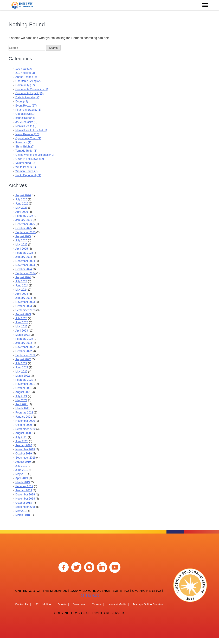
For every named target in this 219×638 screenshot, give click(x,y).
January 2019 (23, 490)
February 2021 (24, 412)
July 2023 (21, 318)
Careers (97, 604)
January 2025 (23, 256)
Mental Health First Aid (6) (31, 130)
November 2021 (25, 383)
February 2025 (24, 252)
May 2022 (21, 371)
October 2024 (23, 269)
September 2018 (25, 506)
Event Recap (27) (26, 105)
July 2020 (21, 437)
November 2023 (25, 301)
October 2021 (23, 388)
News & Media (117, 604)
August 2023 (23, 314)
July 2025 (21, 240)
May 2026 (21, 207)
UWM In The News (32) (29, 158)
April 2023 (21, 330)
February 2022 (24, 379)
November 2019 (25, 449)
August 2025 (23, 236)
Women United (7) (26, 171)
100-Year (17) (23, 68)
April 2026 (21, 211)
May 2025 (21, 244)
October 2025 (23, 228)
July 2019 (21, 465)
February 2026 (24, 215)
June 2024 (21, 285)
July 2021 (21, 396)
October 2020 (23, 424)
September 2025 (25, 232)
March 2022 (22, 375)
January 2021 (23, 416)
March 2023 (22, 334)
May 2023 (21, 326)
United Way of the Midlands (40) (34, 154)
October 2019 (23, 453)
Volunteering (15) (25, 163)
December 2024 (25, 261)
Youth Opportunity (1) (28, 175)
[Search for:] (27, 47)
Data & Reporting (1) (27, 97)
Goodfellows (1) (25, 113)
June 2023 (21, 322)
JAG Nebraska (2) (26, 122)
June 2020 (21, 441)
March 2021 (22, 408)
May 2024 (21, 289)
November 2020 (25, 420)
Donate (62, 604)
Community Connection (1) (31, 89)
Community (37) (25, 85)
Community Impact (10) (29, 93)
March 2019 (22, 482)
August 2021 (23, 392)
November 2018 (25, 498)
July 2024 (21, 281)
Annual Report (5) (26, 76)
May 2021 (21, 400)
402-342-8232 (89, 595)
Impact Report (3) (25, 117)
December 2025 (25, 224)
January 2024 (23, 297)
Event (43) (21, 101)
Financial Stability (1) (28, 109)
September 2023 (25, 310)
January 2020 (23, 445)
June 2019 (21, 469)
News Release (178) (27, 134)
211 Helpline (43, 604)
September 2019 (25, 457)
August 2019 (23, 461)
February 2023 (24, 338)
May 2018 (21, 510)
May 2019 (21, 474)
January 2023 (23, 342)
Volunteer (79, 604)
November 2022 (25, 347)
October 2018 (23, 502)
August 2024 (23, 277)
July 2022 (21, 363)
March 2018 (22, 515)
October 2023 (23, 306)
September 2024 (25, 273)
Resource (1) (23, 142)
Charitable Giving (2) (28, 81)
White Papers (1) (25, 167)
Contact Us (22, 604)
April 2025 (21, 248)
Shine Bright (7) (24, 146)
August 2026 (23, 195)
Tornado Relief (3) (26, 150)
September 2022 (25, 355)
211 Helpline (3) (25, 72)
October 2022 (23, 351)
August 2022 (23, 359)
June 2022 (21, 367)
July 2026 (21, 199)
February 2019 (24, 486)
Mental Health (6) (25, 126)
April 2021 (21, 404)
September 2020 (25, 428)
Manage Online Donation (148, 604)
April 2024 (21, 293)
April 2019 (21, 478)
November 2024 (25, 265)
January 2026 (23, 220)
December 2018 (25, 494)
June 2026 (21, 203)
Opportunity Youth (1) (28, 138)
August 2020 (23, 433)
